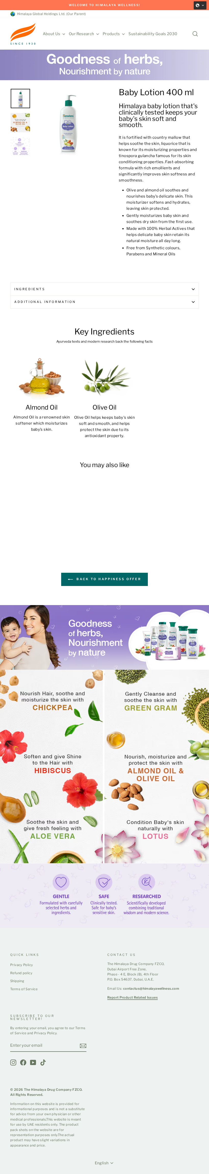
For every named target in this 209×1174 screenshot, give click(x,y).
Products (112, 34)
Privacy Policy (21, 965)
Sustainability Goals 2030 (152, 34)
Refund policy (21, 973)
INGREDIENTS (29, 289)
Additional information (45, 302)
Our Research (82, 34)
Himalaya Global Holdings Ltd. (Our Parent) (50, 14)
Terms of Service (23, 989)
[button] (200, 5)
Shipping (17, 981)
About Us (52, 34)
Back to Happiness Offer (108, 579)
